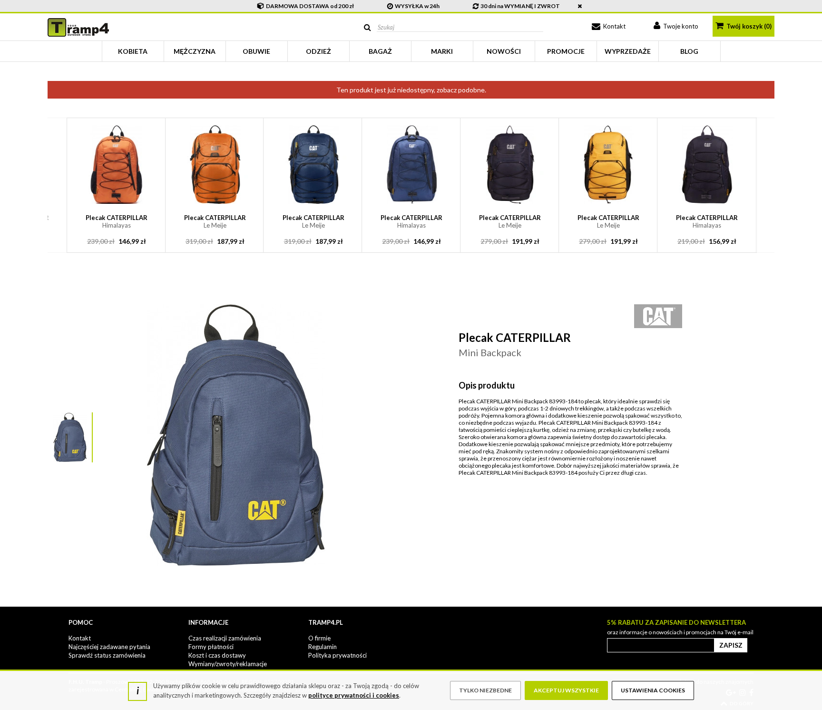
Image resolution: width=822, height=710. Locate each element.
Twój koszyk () (748, 26)
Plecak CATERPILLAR (116, 221)
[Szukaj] (367, 27)
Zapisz (731, 645)
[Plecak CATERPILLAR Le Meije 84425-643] (215, 164)
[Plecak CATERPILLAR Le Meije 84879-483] (510, 164)
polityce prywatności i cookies (353, 695)
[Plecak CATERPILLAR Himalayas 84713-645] (411, 164)
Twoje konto (680, 26)
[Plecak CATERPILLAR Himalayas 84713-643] (116, 164)
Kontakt (614, 26)
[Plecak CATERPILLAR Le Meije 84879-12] (608, 164)
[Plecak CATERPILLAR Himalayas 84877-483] (706, 164)
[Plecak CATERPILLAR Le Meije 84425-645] (313, 164)
